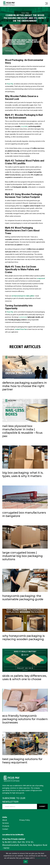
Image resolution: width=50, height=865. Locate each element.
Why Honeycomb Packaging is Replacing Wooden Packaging (23, 637)
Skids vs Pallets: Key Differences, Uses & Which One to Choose (24, 677)
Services (5, 823)
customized (23, 317)
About (4, 820)
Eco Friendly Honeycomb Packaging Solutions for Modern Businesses (25, 719)
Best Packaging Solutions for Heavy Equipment (22, 760)
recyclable (24, 126)
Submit (42, 806)
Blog (27, 13)
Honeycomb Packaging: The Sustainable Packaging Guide (22, 597)
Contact (5, 829)
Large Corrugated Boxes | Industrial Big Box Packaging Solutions (22, 556)
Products (5, 826)
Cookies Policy (40, 858)
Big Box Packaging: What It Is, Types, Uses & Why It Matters (22, 474)
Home (23, 13)
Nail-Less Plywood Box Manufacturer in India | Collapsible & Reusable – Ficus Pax (22, 431)
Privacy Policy (24, 820)
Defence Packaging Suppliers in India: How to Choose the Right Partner (24, 386)
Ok (26, 861)
